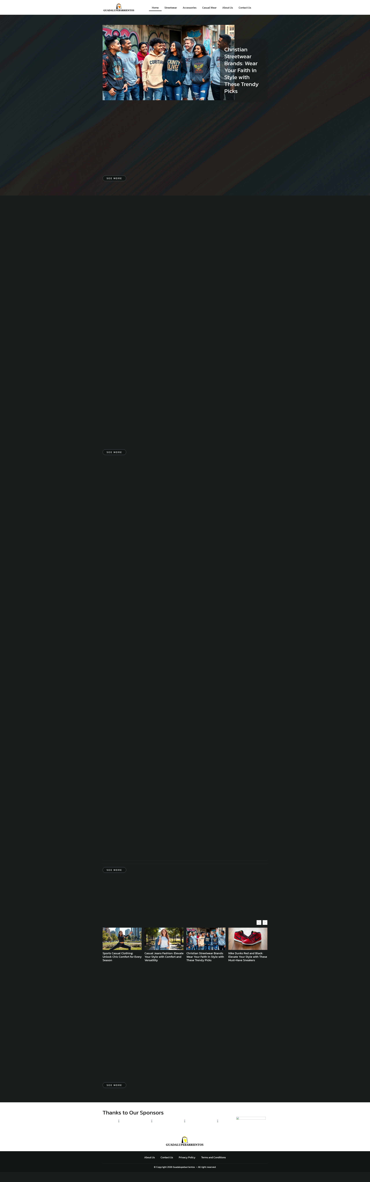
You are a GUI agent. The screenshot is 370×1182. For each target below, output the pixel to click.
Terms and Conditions (213, 1157)
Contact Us (245, 8)
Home (155, 8)
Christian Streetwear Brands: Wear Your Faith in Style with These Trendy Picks (241, 70)
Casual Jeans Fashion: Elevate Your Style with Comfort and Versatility (164, 956)
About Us (227, 8)
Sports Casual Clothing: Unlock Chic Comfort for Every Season (122, 956)
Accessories (189, 8)
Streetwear (170, 8)
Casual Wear (209, 8)
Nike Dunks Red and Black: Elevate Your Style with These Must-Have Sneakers (247, 956)
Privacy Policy (187, 1157)
